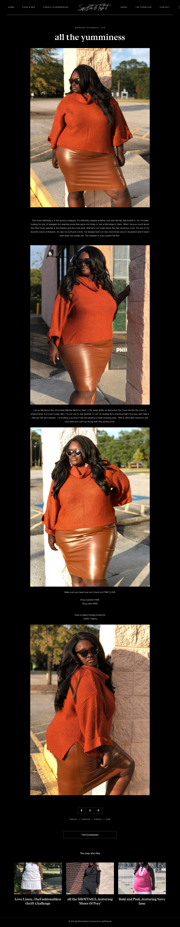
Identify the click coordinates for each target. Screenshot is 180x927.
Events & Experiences (55, 7)
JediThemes (106, 921)
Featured (85, 819)
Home (11, 7)
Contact (165, 7)
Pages (124, 7)
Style (108, 819)
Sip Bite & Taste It (82, 921)
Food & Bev (28, 7)
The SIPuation (144, 7)
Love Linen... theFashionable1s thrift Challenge (38, 901)
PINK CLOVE (109, 592)
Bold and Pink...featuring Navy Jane (142, 901)
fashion (73, 819)
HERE (97, 599)
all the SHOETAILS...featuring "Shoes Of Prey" (90, 901)
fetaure (97, 819)
